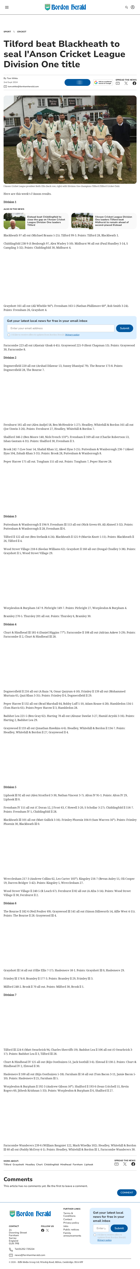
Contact (67, 1219)
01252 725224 (26, 1249)
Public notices (71, 1229)
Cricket (21, 31)
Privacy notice (72, 334)
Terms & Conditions (69, 1215)
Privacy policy (71, 1222)
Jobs (65, 1226)
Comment (127, 1192)
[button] (7, 7)
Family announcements (72, 1234)
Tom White (12, 78)
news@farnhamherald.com (30, 1255)
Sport (7, 31)
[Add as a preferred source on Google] (103, 82)
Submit (124, 328)
